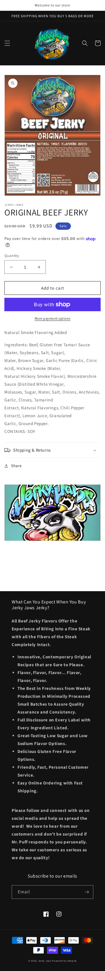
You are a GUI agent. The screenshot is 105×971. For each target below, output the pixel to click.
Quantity (11, 255)
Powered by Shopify (64, 960)
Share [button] (16, 465)
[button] (7, 43)
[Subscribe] (86, 892)
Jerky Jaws (45, 960)
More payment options (53, 318)
